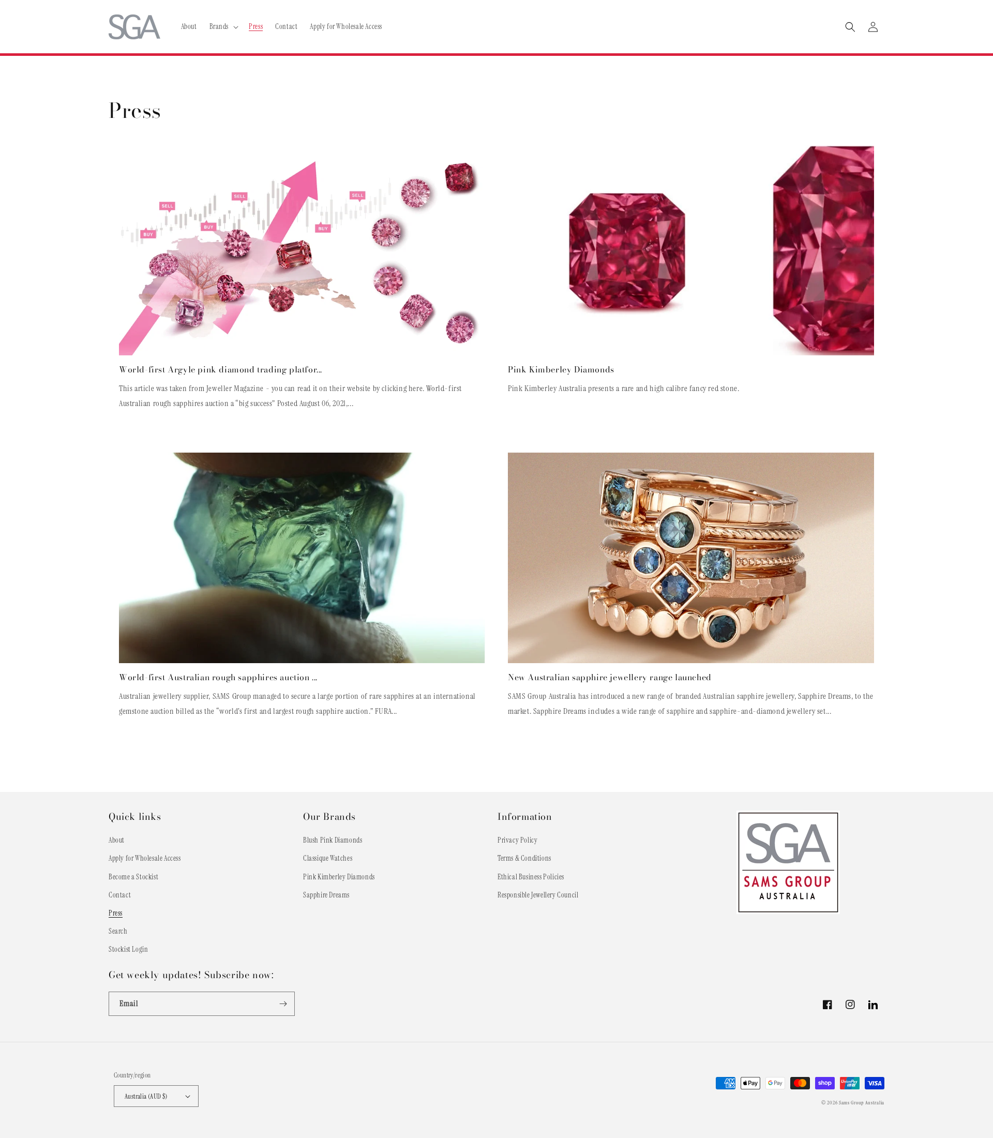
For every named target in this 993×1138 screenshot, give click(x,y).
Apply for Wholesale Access (145, 858)
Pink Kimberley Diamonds (561, 369)
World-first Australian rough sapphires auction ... (218, 677)
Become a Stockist (133, 876)
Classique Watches (327, 858)
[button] (223, 26)
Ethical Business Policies (531, 876)
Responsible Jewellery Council (538, 895)
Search (118, 931)
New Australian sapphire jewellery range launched (610, 677)
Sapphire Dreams (326, 895)
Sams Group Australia (861, 1102)
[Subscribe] (283, 1004)
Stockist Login (128, 949)
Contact (120, 895)
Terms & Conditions (524, 858)
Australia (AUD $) (146, 1096)
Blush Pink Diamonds (332, 840)
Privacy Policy (517, 840)
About (117, 840)
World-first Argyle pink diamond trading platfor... (220, 369)
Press (116, 913)
